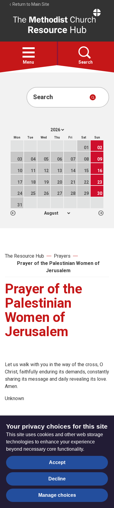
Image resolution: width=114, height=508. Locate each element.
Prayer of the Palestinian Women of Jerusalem (58, 266)
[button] (28, 52)
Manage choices (57, 495)
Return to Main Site (30, 4)
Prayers (62, 256)
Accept (57, 462)
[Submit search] (93, 97)
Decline (57, 478)
